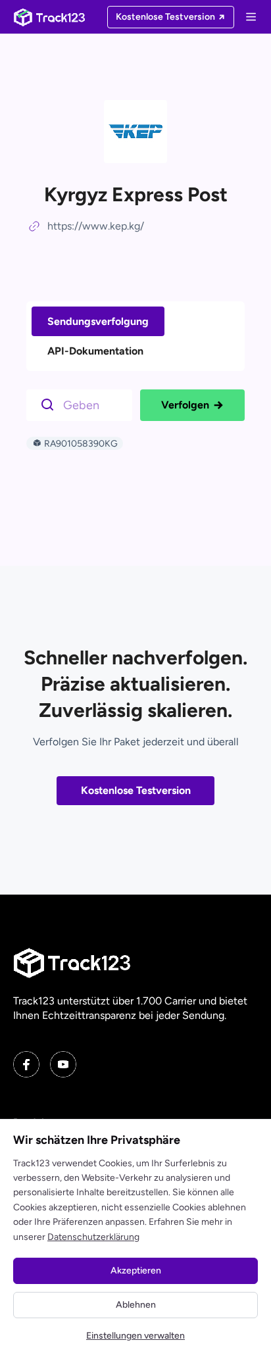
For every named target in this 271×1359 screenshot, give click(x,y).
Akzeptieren (136, 1270)
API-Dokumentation (95, 351)
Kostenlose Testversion (136, 790)
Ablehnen (136, 1304)
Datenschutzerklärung (93, 1237)
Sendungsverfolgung (98, 321)
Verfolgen (185, 405)
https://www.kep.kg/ (95, 226)
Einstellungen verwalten (135, 1335)
